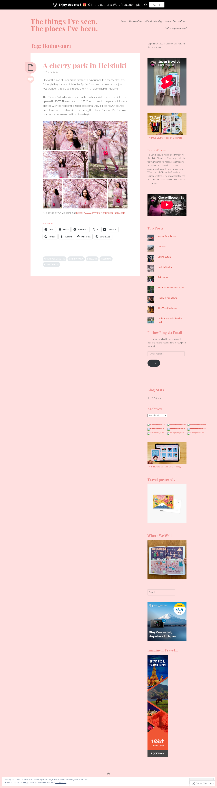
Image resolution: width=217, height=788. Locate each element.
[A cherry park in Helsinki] (30, 68)
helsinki (106, 258)
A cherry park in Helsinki (84, 65)
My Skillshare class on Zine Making (164, 466)
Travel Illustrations (175, 21)
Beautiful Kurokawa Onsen (171, 287)
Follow (154, 363)
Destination (135, 21)
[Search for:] (161, 592)
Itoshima (162, 246)
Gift (156, 4)
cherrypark (76, 258)
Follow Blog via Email (164, 332)
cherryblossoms (54, 258)
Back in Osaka (165, 267)
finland (92, 258)
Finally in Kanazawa (167, 297)
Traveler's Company (156, 150)
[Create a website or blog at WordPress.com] (108, 773)
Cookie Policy (61, 782)
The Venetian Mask (167, 308)
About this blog (153, 21)
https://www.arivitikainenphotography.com (100, 212)
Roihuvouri (51, 264)
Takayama (163, 277)
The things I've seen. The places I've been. (64, 24)
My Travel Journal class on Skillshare (164, 137)
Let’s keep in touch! (175, 28)
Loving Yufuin (164, 256)
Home (123, 21)
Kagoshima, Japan (167, 236)
